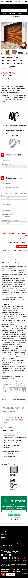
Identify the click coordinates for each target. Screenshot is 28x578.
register (13, 13)
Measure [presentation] (10, 262)
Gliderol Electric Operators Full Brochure (15, 437)
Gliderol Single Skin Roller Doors (13, 440)
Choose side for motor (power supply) (10, 208)
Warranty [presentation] (4, 262)
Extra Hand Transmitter (6, 201)
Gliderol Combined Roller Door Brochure (15, 443)
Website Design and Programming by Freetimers (18, 565)
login (5, 13)
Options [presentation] (11, 259)
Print (10, 242)
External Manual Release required (9, 220)
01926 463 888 (15, 17)
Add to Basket (22, 246)
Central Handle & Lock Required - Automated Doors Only (13, 194)
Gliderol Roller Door (9, 454)
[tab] (5, 260)
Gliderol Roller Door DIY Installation (13, 456)
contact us (22, 13)
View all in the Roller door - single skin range (13, 400)
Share (17, 242)
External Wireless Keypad (7, 214)
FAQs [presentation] (16, 262)
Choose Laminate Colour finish (8, 181)
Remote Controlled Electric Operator (10, 187)
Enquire (24, 242)
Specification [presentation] (19, 259)
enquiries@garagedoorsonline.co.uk (7, 539)
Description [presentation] (5, 259)
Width (2, 158)
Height (7, 164)
